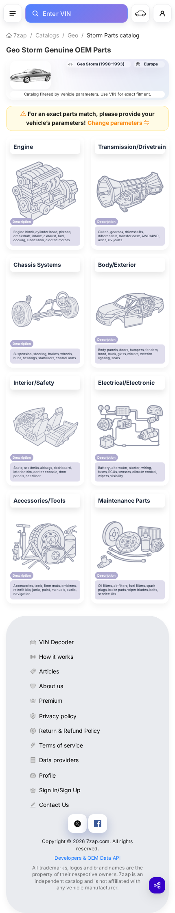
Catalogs (47, 35)
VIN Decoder (56, 641)
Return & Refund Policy (69, 730)
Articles (49, 671)
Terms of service (61, 745)
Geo (73, 35)
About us (51, 685)
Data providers (59, 759)
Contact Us (54, 804)
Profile (47, 775)
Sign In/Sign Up (60, 790)
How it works (56, 656)
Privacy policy (58, 716)
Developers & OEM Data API (88, 858)
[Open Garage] (140, 13)
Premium (50, 700)
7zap (19, 35)
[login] (162, 13)
